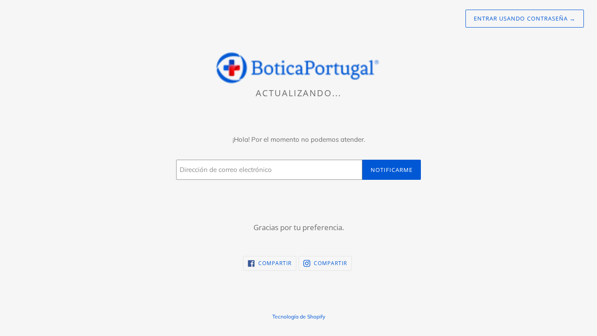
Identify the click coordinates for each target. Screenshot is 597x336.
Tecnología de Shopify (298, 316)
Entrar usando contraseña (525, 18)
